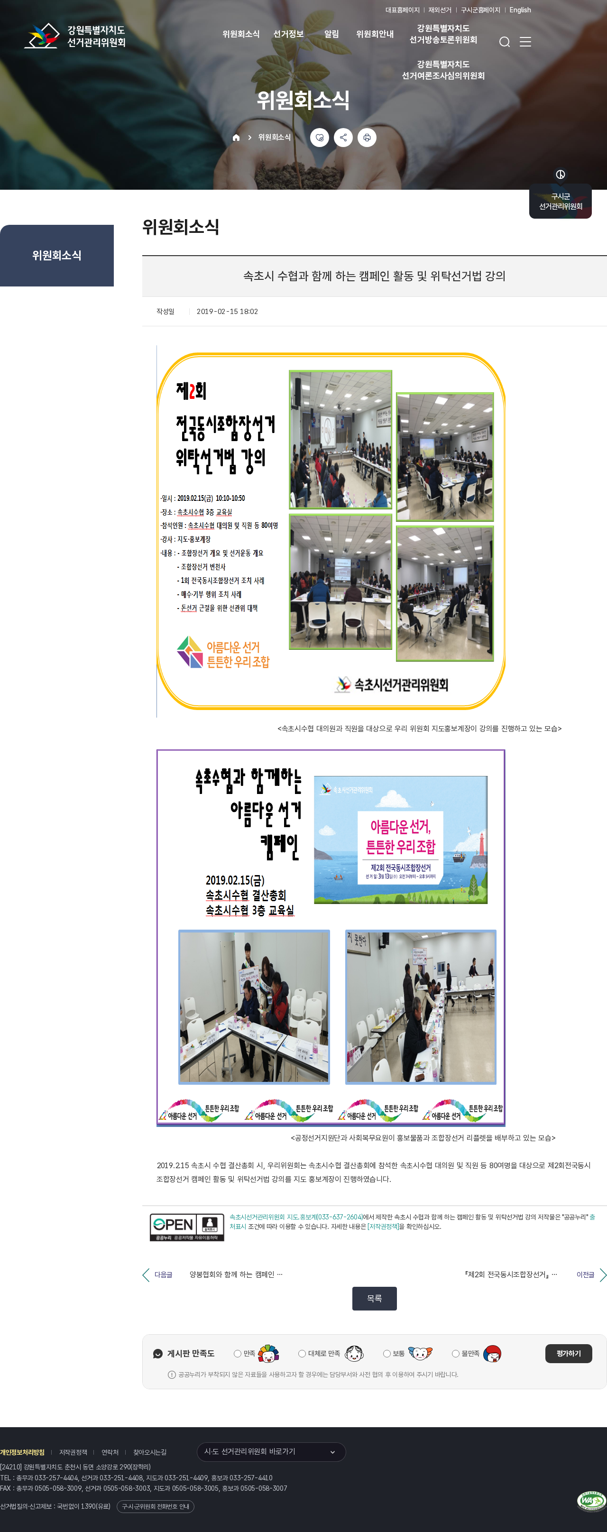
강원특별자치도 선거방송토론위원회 (443, 34)
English (520, 10)
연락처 (109, 1452)
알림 (332, 34)
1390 (88, 1506)
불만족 (471, 1353)
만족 (250, 1353)
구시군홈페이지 (480, 10)
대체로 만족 (324, 1353)
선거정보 (289, 34)
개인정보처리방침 (22, 1452)
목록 (374, 1298)
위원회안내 (375, 34)
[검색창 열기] (504, 41)
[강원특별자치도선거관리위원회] (104, 35)
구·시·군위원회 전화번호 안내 (155, 1506)
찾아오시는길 (149, 1452)
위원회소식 (241, 34)
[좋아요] (319, 137)
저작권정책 (73, 1452)
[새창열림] (187, 1227)
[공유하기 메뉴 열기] (343, 137)
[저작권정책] (383, 1226)
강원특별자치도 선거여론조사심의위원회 (443, 70)
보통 (399, 1353)
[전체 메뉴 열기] (525, 41)
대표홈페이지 (402, 10)
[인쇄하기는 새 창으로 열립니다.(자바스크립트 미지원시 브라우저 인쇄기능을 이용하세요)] (367, 137)
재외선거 (440, 10)
